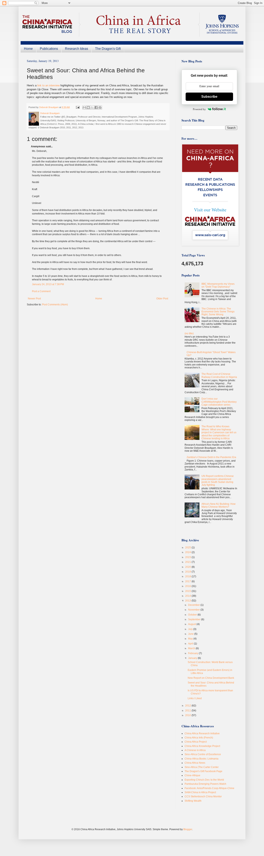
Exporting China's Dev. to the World (204, 779)
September (194, 619)
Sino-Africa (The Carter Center (202, 767)
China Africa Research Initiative (202, 733)
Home (28, 48)
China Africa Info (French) (199, 737)
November (194, 609)
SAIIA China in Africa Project (200, 792)
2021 (188, 562)
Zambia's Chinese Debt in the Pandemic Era (211, 457)
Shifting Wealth (193, 800)
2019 (188, 571)
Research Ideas (76, 48)
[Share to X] (92, 107)
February (193, 653)
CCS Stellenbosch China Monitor (203, 796)
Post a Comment (41, 291)
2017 (188, 581)
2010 (188, 715)
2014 (188, 595)
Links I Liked (195, 698)
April (191, 643)
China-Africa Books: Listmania (201, 758)
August (192, 624)
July (190, 629)
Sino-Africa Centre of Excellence (203, 754)
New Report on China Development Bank (211, 677)
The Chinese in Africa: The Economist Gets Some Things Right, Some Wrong (218, 311)
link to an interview (48, 85)
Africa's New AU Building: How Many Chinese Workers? (219, 505)
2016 (188, 586)
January (193, 658)
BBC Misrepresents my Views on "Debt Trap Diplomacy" (218, 285)
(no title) (189, 333)
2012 (188, 705)
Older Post (162, 298)
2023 (188, 557)
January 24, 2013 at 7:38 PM (48, 284)
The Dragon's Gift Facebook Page (203, 771)
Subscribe (209, 96)
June (191, 633)
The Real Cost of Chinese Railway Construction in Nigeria (219, 375)
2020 (188, 567)
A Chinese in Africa (195, 750)
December (194, 605)
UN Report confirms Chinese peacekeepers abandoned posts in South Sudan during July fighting (218, 480)
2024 (188, 552)
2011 (188, 710)
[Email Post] (77, 107)
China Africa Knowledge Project (202, 746)
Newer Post (34, 298)
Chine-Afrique (192, 775)
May (190, 638)
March (192, 648)
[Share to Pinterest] (100, 107)
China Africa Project (196, 741)
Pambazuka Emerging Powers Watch (205, 783)
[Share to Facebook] (96, 107)
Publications (49, 48)
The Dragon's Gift (108, 48)
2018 (188, 576)
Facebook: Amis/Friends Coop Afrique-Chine (209, 788)
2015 (188, 591)
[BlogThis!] (88, 107)
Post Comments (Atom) (55, 304)
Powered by (199, 109)
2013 (188, 600)
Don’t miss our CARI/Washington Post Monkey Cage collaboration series (219, 401)
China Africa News (195, 762)
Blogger (187, 829)
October (193, 614)
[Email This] (84, 107)
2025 (188, 547)
